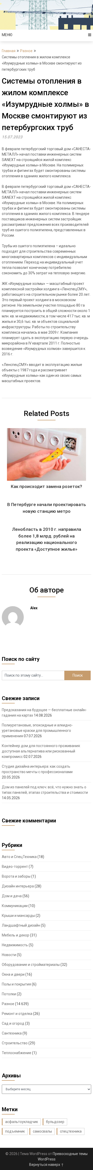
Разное (26, 51)
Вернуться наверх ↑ (46, 1165)
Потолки (9, 994)
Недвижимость (15, 945)
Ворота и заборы (16, 876)
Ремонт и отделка (17, 1014)
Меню (7, 35)
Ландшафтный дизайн (21, 925)
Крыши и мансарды (18, 915)
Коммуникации (15, 906)
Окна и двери (13, 974)
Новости (9, 955)
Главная (9, 51)
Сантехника (12, 1033)
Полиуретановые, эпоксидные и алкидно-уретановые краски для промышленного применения (37, 730)
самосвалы (42, 1131)
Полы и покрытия (16, 984)
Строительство (15, 1043)
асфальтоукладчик (21, 1122)
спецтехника (71, 1131)
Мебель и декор (15, 935)
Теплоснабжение (16, 1053)
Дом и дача (12, 896)
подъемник (15, 1131)
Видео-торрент (15, 866)
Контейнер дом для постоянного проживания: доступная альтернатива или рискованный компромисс (41, 751)
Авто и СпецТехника (19, 857)
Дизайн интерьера (18, 886)
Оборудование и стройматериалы (31, 965)
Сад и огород (13, 1023)
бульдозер (55, 1122)
